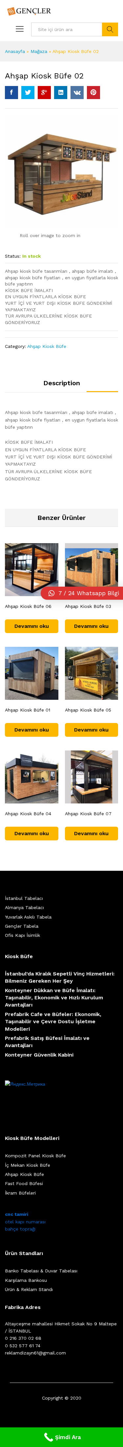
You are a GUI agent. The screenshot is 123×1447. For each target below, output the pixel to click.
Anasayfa (15, 51)
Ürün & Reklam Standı (29, 1289)
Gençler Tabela (21, 926)
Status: (13, 256)
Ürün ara (110, 29)
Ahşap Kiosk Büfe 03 (88, 606)
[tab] (62, 386)
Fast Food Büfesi (24, 1183)
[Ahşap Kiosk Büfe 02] (11, 92)
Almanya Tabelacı (24, 907)
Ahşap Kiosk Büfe (46, 346)
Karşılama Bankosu (26, 1280)
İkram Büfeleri (20, 1193)
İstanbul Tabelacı (24, 898)
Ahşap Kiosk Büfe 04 (28, 813)
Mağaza (39, 51)
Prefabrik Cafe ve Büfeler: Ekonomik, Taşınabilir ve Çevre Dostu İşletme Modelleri (53, 1021)
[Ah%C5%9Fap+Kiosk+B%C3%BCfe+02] (27, 92)
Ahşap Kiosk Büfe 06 (28, 606)
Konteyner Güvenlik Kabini (39, 1055)
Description (61, 383)
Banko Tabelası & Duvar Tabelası (41, 1270)
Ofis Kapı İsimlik (22, 935)
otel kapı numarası (25, 1221)
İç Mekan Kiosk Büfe (27, 1165)
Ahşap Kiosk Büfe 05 (88, 710)
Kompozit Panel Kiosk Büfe (35, 1155)
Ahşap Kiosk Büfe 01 (27, 710)
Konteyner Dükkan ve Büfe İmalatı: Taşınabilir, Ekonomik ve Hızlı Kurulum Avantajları (54, 997)
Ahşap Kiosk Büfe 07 (88, 813)
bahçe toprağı (20, 1229)
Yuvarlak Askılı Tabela (28, 917)
